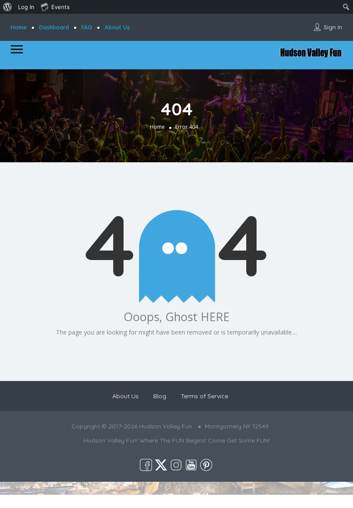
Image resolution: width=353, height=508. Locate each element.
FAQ (86, 27)
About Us (117, 27)
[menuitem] (7, 7)
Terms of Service (204, 396)
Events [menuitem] (60, 6)
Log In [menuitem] (26, 6)
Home (19, 27)
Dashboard (54, 27)
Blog (159, 396)
